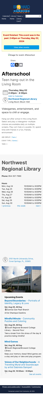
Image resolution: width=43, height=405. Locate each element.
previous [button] (6, 206)
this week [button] (21, 206)
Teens (14, 137)
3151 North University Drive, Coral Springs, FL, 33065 (21, 259)
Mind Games (11, 341)
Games (14, 140)
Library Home (13, 17)
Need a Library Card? (20, 18)
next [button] (38, 206)
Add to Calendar (15, 96)
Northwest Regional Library (22, 99)
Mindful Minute (20, 320)
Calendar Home (5, 17)
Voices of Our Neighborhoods (22, 365)
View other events (21, 47)
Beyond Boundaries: (22, 302)
